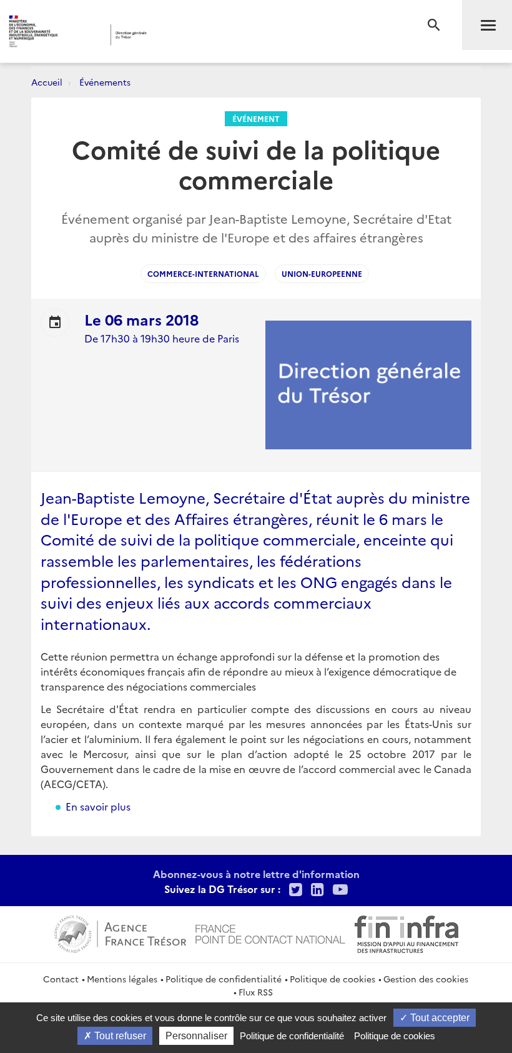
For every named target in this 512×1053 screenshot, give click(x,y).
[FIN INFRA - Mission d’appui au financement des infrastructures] (406, 932)
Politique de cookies (332, 978)
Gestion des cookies (425, 978)
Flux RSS (256, 992)
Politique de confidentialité (223, 978)
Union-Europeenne (322, 273)
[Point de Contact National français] (270, 932)
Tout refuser (119, 1036)
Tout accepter (439, 1017)
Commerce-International (203, 273)
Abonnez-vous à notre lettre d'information (256, 874)
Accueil (46, 82)
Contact (61, 978)
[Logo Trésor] (196, 35)
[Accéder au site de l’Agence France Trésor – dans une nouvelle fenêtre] (120, 932)
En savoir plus (98, 806)
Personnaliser (196, 1036)
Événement (256, 118)
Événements (104, 82)
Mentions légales (122, 978)
